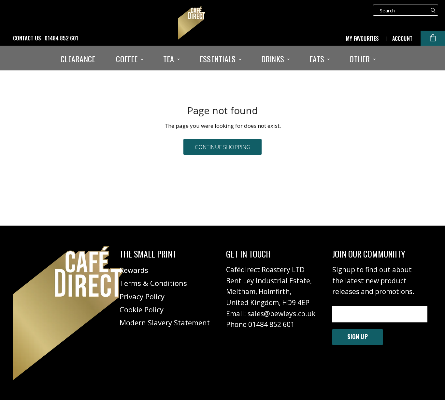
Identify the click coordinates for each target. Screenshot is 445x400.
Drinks (273, 59)
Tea (169, 59)
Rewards (134, 270)
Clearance (78, 59)
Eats (317, 59)
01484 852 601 (61, 38)
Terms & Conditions (153, 283)
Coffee (128, 59)
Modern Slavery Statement (165, 322)
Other (361, 59)
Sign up (357, 336)
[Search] (433, 10)
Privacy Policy (142, 296)
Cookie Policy (142, 309)
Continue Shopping (223, 147)
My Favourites (362, 38)
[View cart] (432, 38)
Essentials (219, 59)
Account (402, 38)
